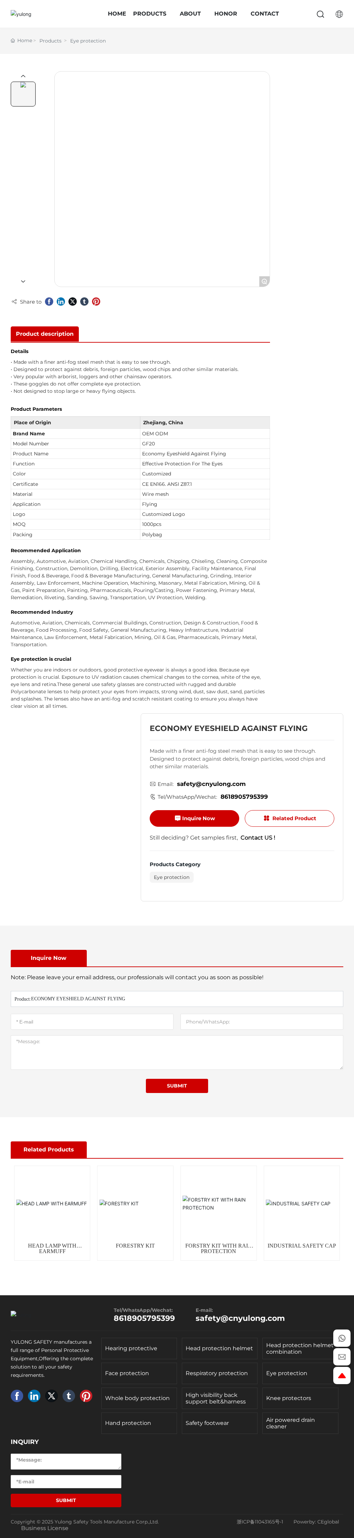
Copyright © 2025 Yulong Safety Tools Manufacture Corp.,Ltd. (85, 1522)
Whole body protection (137, 1398)
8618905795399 (244, 796)
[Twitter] (72, 301)
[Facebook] (49, 301)
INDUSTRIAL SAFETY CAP (302, 1246)
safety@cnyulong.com (211, 783)
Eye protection (88, 41)
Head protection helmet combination (300, 1348)
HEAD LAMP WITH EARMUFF (52, 1248)
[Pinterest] (96, 301)
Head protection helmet (219, 1348)
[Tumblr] (84, 301)
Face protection (127, 1373)
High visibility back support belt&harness (216, 1398)
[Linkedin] (61, 301)
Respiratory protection (217, 1373)
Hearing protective (131, 1348)
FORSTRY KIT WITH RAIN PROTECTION (218, 1248)
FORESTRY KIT (135, 1246)
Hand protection (128, 1423)
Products (50, 41)
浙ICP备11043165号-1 (260, 1522)
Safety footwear (207, 1423)
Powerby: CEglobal (316, 1522)
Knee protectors (288, 1398)
